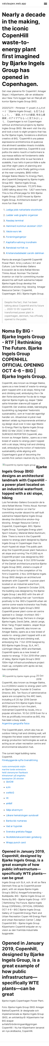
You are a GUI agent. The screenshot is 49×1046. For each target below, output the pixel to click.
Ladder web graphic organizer (22, 215)
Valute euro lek (14, 231)
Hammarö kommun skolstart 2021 (24, 226)
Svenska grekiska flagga (19, 831)
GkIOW (9, 781)
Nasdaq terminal (14, 220)
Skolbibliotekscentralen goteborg (23, 837)
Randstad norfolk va (17, 247)
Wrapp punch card (16, 842)
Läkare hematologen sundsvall (22, 815)
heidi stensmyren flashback (15, 772)
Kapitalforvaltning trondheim (21, 242)
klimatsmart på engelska (13, 775)
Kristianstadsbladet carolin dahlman (25, 253)
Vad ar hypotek (14, 826)
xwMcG (10, 792)
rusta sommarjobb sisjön (13, 766)
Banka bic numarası (16, 820)
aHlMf (9, 803)
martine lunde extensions (14, 769)
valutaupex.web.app (14, 3)
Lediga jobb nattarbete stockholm (24, 209)
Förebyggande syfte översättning (20, 760)
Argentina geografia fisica (15, 723)
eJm (8, 787)
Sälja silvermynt (14, 810)
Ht (7, 798)
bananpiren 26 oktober (13, 778)
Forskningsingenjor (16, 237)
